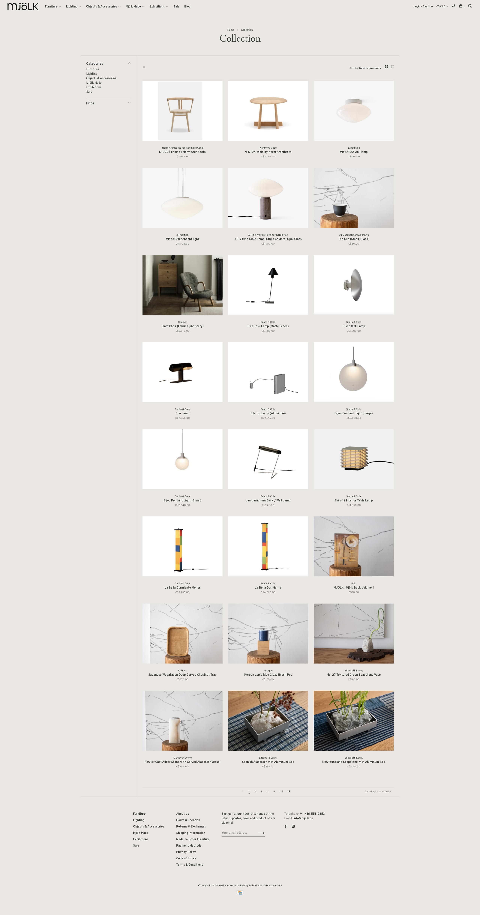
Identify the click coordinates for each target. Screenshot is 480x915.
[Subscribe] (263, 470)
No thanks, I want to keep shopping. (240, 493)
